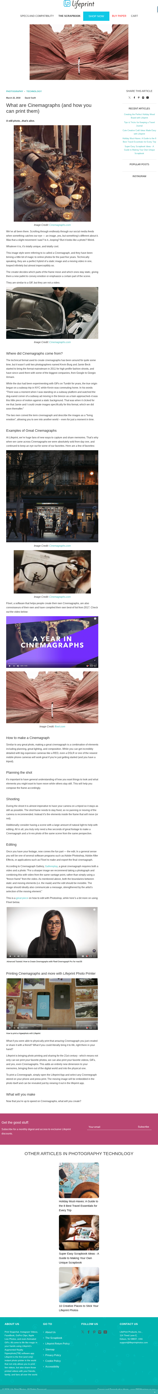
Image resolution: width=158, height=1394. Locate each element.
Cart (134, 16)
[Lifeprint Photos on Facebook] (134, 97)
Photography (14, 91)
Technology (34, 91)
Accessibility (52, 1366)
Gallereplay (51, 866)
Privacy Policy (53, 1355)
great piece (22, 898)
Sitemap (49, 1349)
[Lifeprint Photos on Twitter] (130, 97)
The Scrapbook (69, 16)
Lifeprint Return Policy (57, 1343)
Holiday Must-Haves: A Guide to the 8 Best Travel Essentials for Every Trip (78, 1206)
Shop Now (96, 16)
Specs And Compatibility (37, 16)
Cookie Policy (53, 1361)
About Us (50, 1332)
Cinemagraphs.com (60, 225)
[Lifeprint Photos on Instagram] (143, 97)
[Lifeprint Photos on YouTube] (147, 97)
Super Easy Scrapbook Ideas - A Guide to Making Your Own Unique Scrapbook (139, 149)
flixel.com (60, 726)
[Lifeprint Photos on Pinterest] (139, 97)
